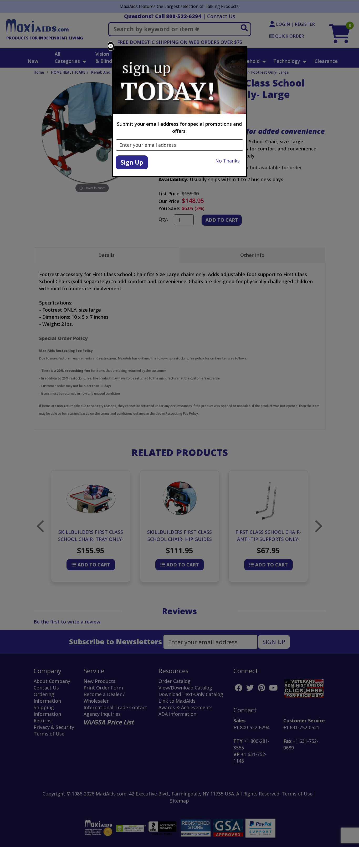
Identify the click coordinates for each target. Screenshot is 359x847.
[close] (111, 46)
